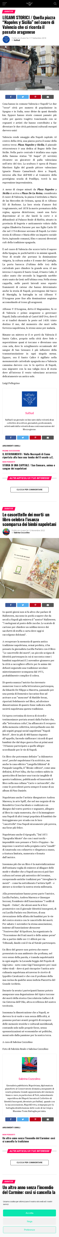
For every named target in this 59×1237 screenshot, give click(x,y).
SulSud (17, 40)
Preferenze (29, 1229)
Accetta (29, 1213)
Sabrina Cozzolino (22, 533)
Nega (29, 1221)
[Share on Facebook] (10, 97)
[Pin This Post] (35, 97)
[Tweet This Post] (23, 97)
